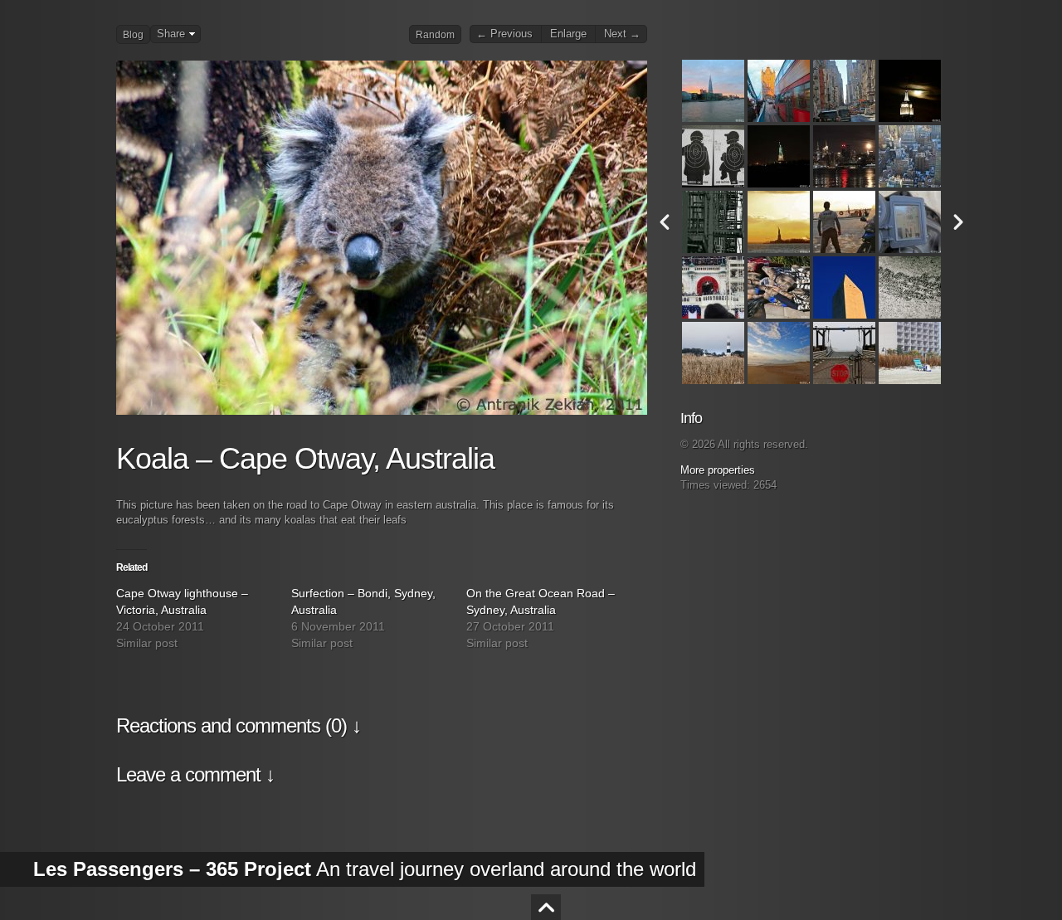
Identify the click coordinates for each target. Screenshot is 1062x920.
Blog (133, 35)
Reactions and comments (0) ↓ (238, 725)
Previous (664, 222)
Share (171, 34)
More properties (717, 470)
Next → (622, 34)
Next (958, 222)
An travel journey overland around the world (364, 869)
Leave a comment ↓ (195, 774)
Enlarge (568, 34)
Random (435, 35)
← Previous (504, 34)
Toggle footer (546, 907)
